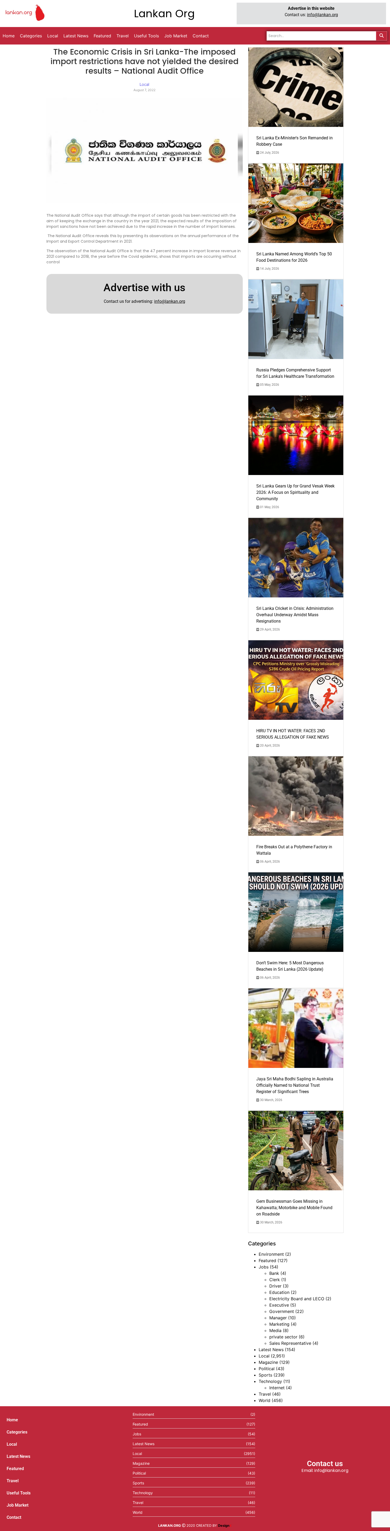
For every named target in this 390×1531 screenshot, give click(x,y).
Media (275, 1330)
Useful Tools (19, 1493)
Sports (265, 1375)
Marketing (279, 1324)
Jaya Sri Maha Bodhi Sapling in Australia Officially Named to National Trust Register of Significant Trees (294, 1085)
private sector (283, 1336)
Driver (275, 1286)
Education (279, 1292)
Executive (279, 1305)
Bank (274, 1273)
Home (12, 1419)
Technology (270, 1381)
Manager (278, 1317)
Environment (271, 1254)
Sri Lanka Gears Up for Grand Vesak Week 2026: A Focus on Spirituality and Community (295, 492)
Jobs (263, 1267)
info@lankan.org (322, 14)
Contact (14, 1517)
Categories (17, 1432)
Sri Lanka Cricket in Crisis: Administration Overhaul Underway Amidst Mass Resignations (294, 615)
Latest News (271, 1349)
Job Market (17, 1505)
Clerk (274, 1279)
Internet (277, 1387)
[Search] (381, 36)
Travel (265, 1394)
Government (281, 1311)
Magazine (268, 1362)
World (264, 1400)
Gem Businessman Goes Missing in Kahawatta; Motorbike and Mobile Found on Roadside (294, 1208)
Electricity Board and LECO (296, 1298)
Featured (267, 1260)
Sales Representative (290, 1343)
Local (264, 1356)
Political (267, 1368)
